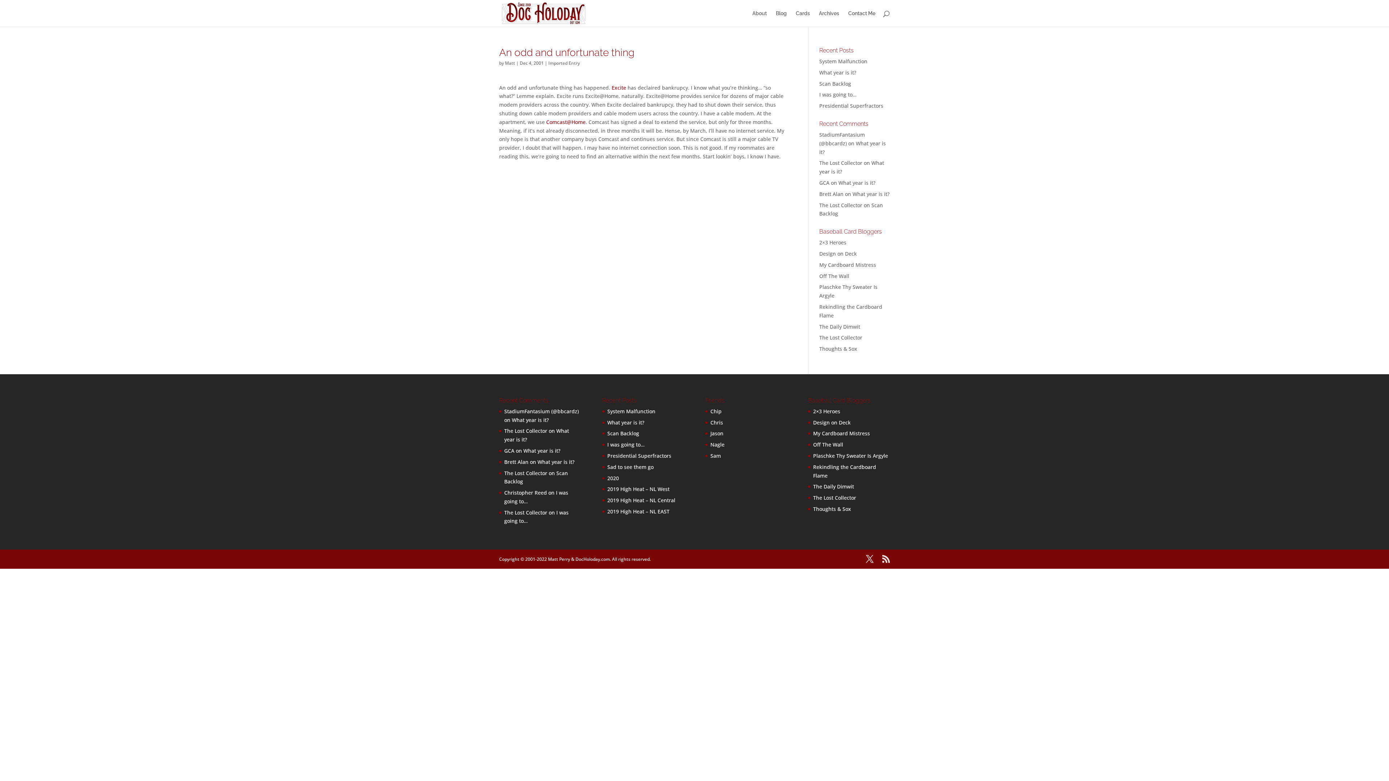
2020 (613, 478)
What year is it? (837, 72)
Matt (510, 63)
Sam (715, 455)
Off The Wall (834, 276)
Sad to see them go (630, 467)
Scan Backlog (835, 83)
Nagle (717, 444)
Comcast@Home (566, 122)
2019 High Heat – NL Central (641, 500)
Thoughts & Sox (838, 348)
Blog (781, 13)
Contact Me (861, 13)
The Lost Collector (840, 337)
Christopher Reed (525, 492)
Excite (619, 87)
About (759, 13)
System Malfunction (843, 61)
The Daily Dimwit (839, 326)
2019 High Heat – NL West (638, 489)
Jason (716, 433)
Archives (829, 13)
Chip (716, 411)
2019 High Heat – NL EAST (638, 511)
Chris (716, 422)
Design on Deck (838, 253)
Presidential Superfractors (851, 105)
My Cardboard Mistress (847, 264)
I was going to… (838, 94)
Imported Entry (564, 63)
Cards (803, 13)
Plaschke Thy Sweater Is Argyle (850, 455)
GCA (824, 182)
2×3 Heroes (832, 242)
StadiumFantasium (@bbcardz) (541, 411)
